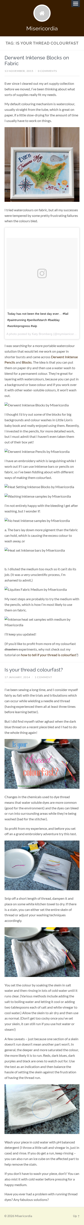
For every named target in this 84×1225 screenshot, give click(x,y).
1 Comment (43, 677)
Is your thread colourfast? (34, 670)
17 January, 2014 (17, 677)
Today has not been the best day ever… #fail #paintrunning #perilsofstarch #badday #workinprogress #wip (37, 320)
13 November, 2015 (19, 71)
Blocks (27, 362)
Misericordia (42, 28)
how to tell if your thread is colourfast (48, 655)
